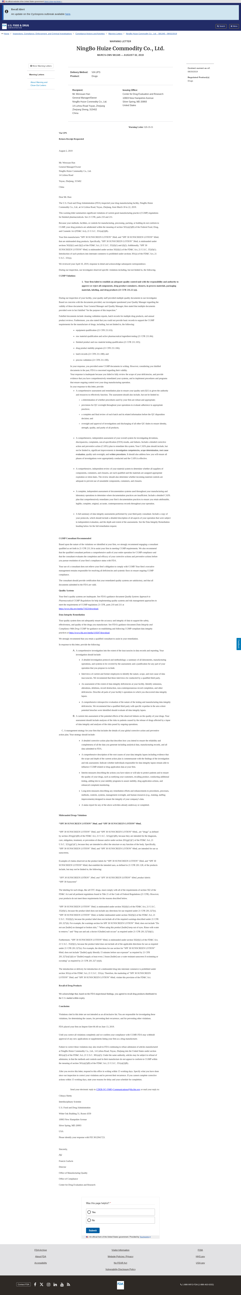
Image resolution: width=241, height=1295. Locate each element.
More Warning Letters (42, 66)
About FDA (40, 1256)
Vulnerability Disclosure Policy (120, 1269)
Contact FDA (23, 1284)
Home (6, 34)
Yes (94, 1212)
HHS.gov (200, 1256)
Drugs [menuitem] (190, 81)
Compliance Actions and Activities (90, 34)
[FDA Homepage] (15, 26)
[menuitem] (200, 70)
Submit (93, 1230)
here (67, 14)
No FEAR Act (120, 1263)
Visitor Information (120, 1250)
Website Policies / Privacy (120, 1256)
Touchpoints (144, 1237)
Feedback (239, 644)
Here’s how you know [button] (52, 2)
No (93, 1220)
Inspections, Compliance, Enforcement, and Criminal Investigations (42, 34)
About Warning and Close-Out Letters (39, 84)
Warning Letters (115, 34)
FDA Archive (40, 1250)
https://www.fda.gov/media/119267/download (89, 633)
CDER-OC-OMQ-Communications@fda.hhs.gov (118, 1089)
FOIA (200, 1250)
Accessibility (40, 1263)
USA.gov (200, 1263)
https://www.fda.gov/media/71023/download (78, 609)
